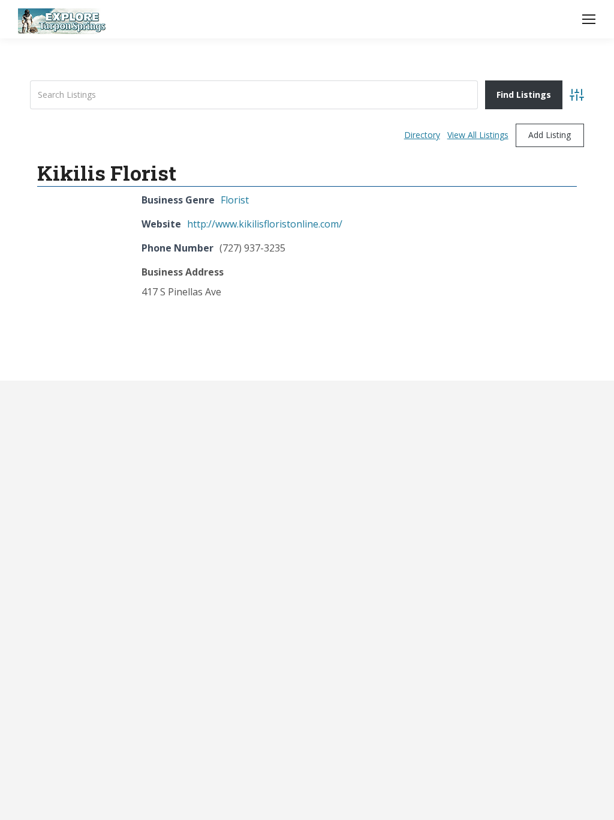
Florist (235, 200)
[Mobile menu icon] (589, 19)
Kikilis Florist (106, 172)
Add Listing (549, 134)
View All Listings (477, 134)
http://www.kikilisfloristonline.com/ (264, 224)
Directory (422, 134)
